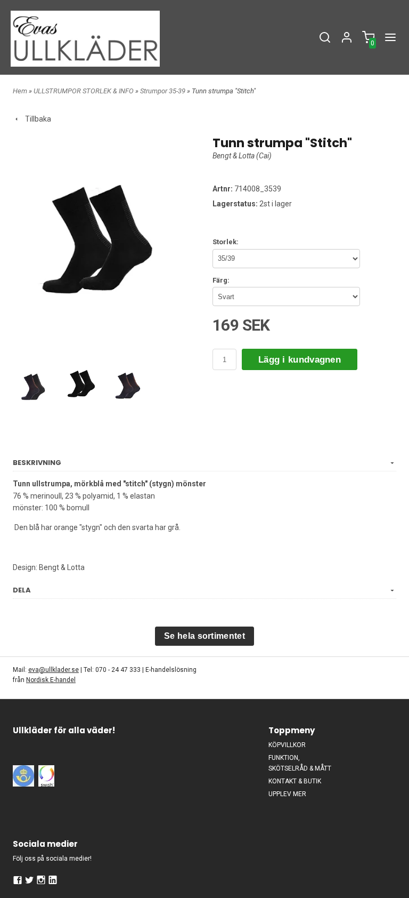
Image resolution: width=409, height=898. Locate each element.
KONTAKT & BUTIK (294, 781)
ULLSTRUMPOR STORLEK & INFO (84, 91)
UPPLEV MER (287, 794)
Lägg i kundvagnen (299, 360)
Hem (20, 91)
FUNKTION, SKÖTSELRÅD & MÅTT (299, 763)
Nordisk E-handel (51, 680)
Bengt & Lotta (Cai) (242, 155)
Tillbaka (35, 119)
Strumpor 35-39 (163, 91)
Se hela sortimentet (204, 635)
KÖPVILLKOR (287, 745)
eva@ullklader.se (53, 670)
